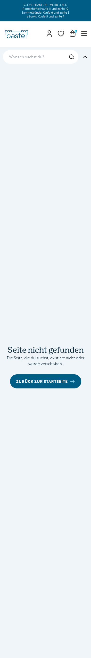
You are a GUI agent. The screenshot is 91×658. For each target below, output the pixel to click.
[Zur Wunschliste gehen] (61, 33)
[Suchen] (71, 57)
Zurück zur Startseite (41, 381)
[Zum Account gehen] (49, 33)
